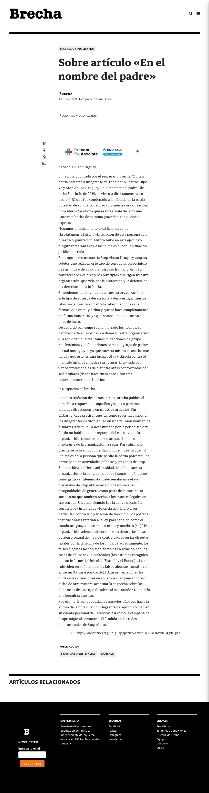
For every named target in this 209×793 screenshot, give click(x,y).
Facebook (114, 726)
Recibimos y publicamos (77, 49)
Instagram (115, 735)
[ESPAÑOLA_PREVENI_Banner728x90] (104, 151)
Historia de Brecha (168, 735)
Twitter (113, 730)
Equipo (161, 739)
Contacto (162, 743)
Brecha (65, 93)
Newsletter (115, 739)
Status (161, 748)
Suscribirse (163, 726)
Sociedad (107, 654)
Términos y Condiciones (171, 730)
